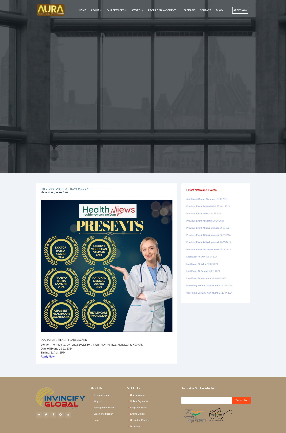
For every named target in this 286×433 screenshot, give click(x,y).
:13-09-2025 (206, 199)
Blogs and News (138, 407)
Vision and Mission (103, 414)
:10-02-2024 (202, 264)
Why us (97, 401)
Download (135, 426)
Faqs (96, 420)
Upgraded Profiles (139, 420)
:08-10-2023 (208, 249)
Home (82, 10)
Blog (219, 10)
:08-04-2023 (206, 278)
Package (189, 10)
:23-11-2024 (203, 213)
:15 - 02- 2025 (208, 206)
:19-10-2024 (205, 221)
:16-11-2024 (208, 228)
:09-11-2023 (203, 271)
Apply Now (240, 10)
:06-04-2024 (201, 256)
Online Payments (139, 401)
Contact (205, 10)
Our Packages (137, 395)
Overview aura (101, 395)
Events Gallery (137, 414)
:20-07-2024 (208, 242)
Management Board (104, 407)
